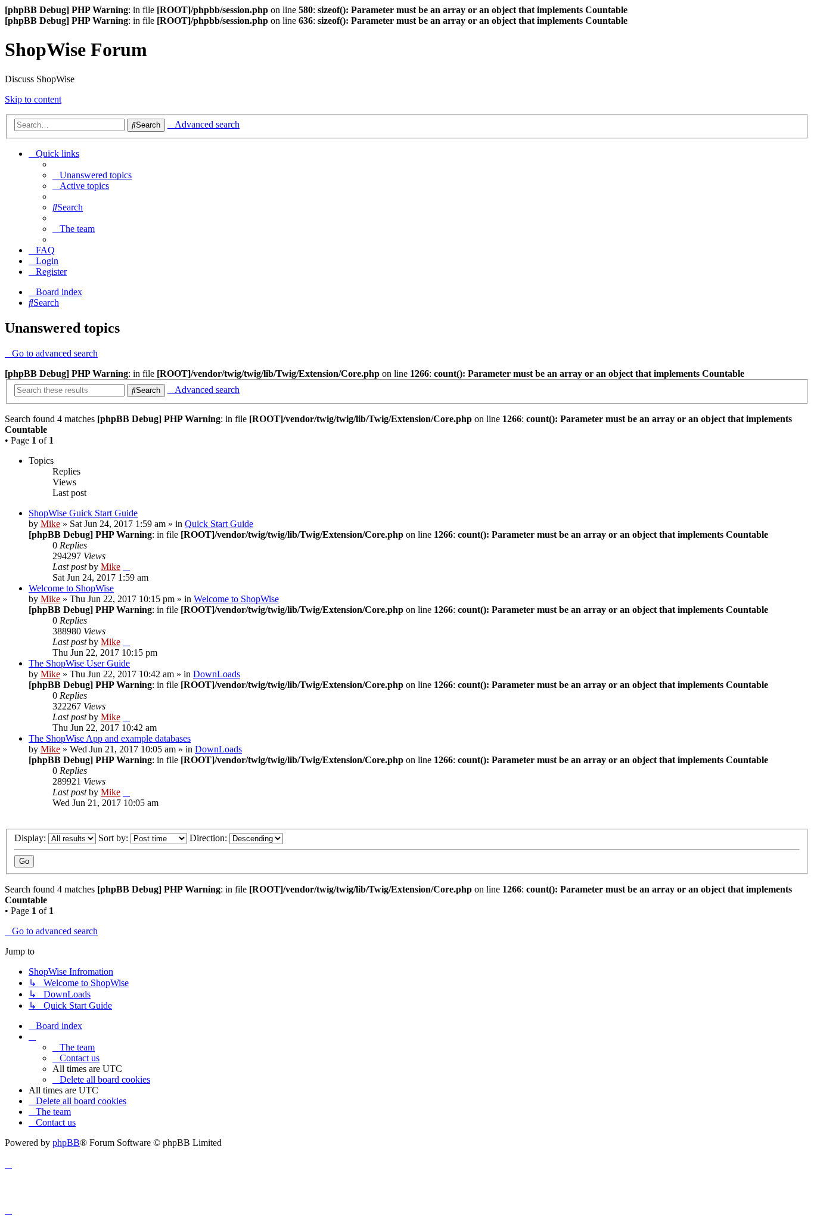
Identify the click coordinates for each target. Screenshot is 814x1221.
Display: (31, 838)
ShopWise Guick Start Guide (83, 513)
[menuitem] (92, 175)
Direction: (209, 838)
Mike (50, 524)
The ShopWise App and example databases (110, 738)
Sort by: (114, 838)
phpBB (66, 1143)
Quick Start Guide (219, 524)
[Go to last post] (126, 567)
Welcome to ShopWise (71, 588)
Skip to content (33, 99)
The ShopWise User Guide (79, 663)
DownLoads (216, 674)
